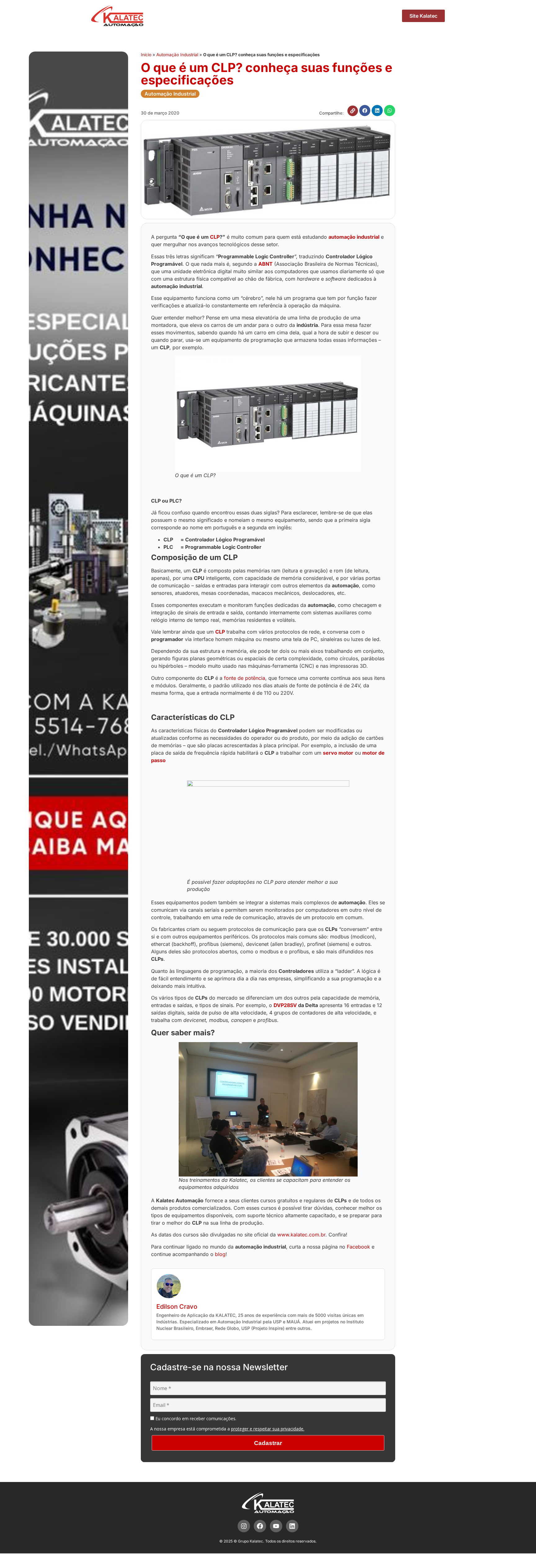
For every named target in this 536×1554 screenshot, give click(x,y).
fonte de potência (244, 678)
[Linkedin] (292, 1526)
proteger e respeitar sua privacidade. (267, 1429)
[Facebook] (260, 1526)
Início (146, 54)
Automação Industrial (177, 54)
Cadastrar (268, 1443)
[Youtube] (276, 1526)
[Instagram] (244, 1526)
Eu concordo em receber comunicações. (195, 1418)
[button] (364, 110)
